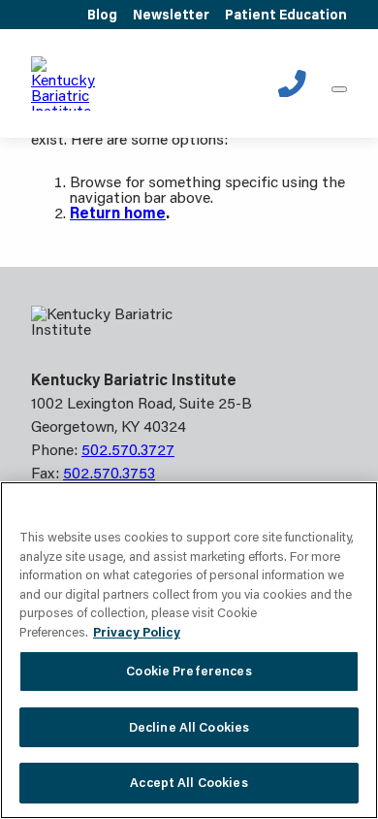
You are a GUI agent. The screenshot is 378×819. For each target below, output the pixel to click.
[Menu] (339, 89)
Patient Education (286, 14)
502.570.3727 (292, 84)
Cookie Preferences (188, 670)
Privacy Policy (136, 631)
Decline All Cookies (189, 727)
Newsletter (171, 14)
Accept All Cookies (188, 782)
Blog (102, 14)
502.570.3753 (109, 472)
